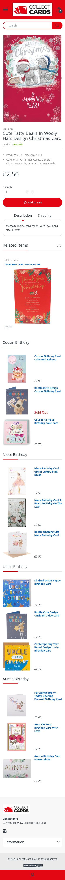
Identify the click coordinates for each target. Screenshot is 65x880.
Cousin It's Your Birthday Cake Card (46, 421)
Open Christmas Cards (41, 163)
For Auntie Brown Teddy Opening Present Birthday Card (48, 696)
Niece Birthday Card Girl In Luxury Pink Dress (46, 472)
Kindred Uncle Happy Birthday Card (47, 582)
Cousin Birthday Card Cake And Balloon (47, 358)
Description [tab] (23, 215)
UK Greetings (11, 260)
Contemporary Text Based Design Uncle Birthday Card (46, 647)
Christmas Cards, (30, 159)
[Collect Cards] (32, 9)
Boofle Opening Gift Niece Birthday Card (46, 533)
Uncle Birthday (15, 566)
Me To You (8, 128)
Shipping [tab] (44, 215)
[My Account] (32, 875)
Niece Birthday (15, 454)
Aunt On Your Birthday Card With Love (46, 728)
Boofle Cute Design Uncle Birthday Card (46, 614)
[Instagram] (5, 831)
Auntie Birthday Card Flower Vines (47, 758)
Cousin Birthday (16, 342)
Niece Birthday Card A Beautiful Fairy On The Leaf (48, 503)
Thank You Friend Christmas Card (22, 264)
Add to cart (35, 202)
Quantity (7, 187)
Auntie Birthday (16, 678)
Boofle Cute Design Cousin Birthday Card (47, 389)
